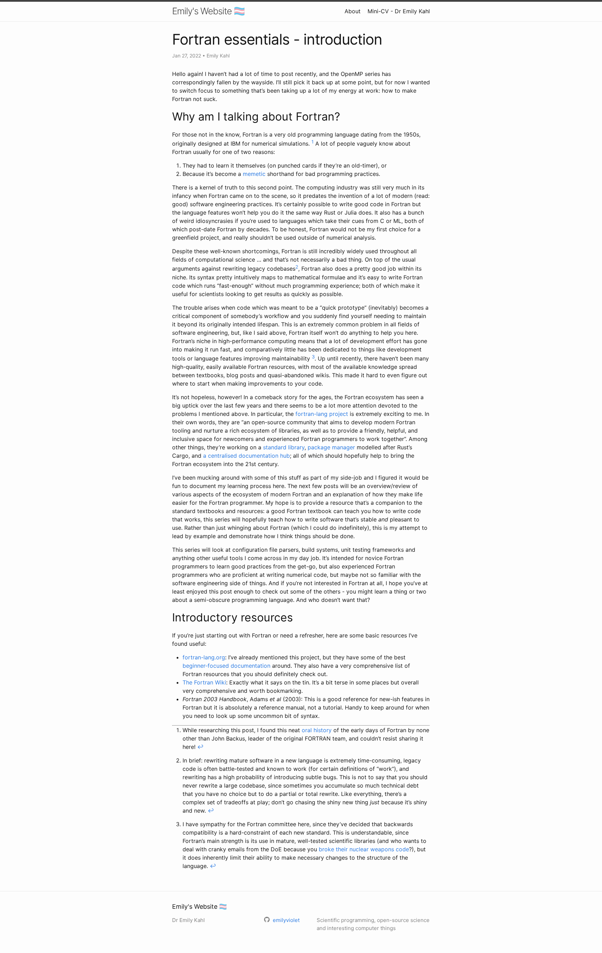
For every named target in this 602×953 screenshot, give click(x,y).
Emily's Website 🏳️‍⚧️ (208, 11)
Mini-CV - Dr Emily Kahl (399, 11)
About (353, 11)
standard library (283, 447)
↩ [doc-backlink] (200, 746)
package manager (331, 447)
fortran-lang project (321, 413)
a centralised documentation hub (246, 455)
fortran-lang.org (204, 657)
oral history (317, 730)
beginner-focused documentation (226, 665)
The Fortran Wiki (204, 682)
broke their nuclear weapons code (364, 849)
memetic (254, 173)
